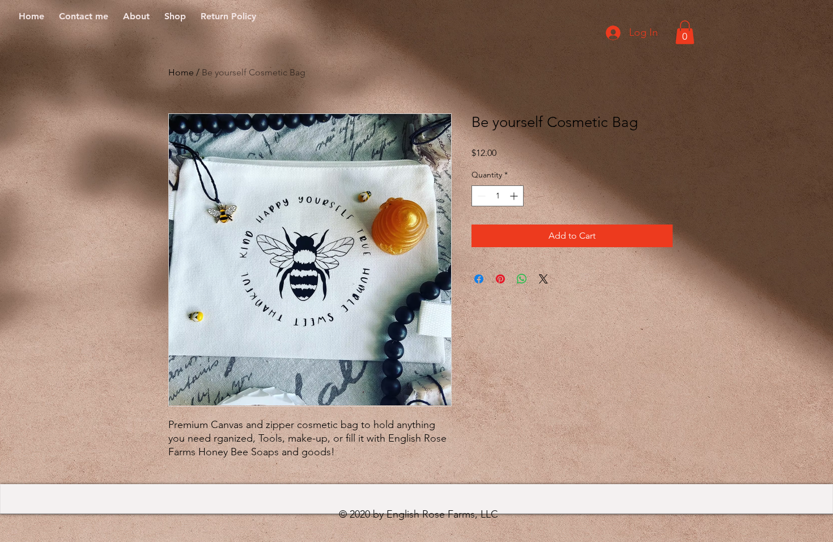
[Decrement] (480, 196)
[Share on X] (543, 279)
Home (181, 72)
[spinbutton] (497, 196)
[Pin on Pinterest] (500, 279)
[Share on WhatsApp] (522, 279)
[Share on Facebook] (479, 279)
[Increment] (515, 196)
